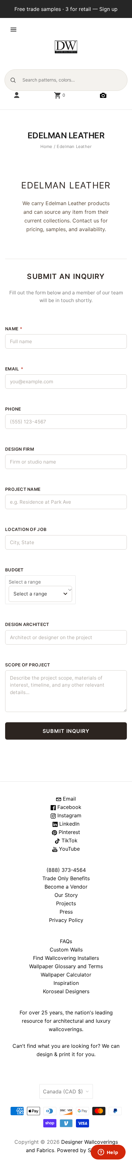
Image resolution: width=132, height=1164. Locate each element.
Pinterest (68, 832)
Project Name (22, 489)
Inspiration (66, 983)
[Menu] (13, 29)
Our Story (66, 895)
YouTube (68, 849)
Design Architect (27, 624)
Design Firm (19, 449)
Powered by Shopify (81, 1150)
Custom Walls (66, 949)
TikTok (69, 840)
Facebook (68, 807)
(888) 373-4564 (66, 870)
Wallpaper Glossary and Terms (66, 966)
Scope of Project (27, 664)
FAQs (66, 941)
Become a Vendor (66, 886)
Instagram (68, 815)
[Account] (17, 95)
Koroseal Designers (66, 991)
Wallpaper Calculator (66, 974)
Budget (14, 569)
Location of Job (25, 529)
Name (13, 328)
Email (14, 368)
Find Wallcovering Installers (66, 958)
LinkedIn (68, 824)
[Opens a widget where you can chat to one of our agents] (108, 1153)
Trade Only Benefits (66, 878)
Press (66, 911)
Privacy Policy (66, 920)
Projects (66, 903)
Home (46, 146)
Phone (13, 409)
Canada (63, 1091)
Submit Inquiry (66, 731)
